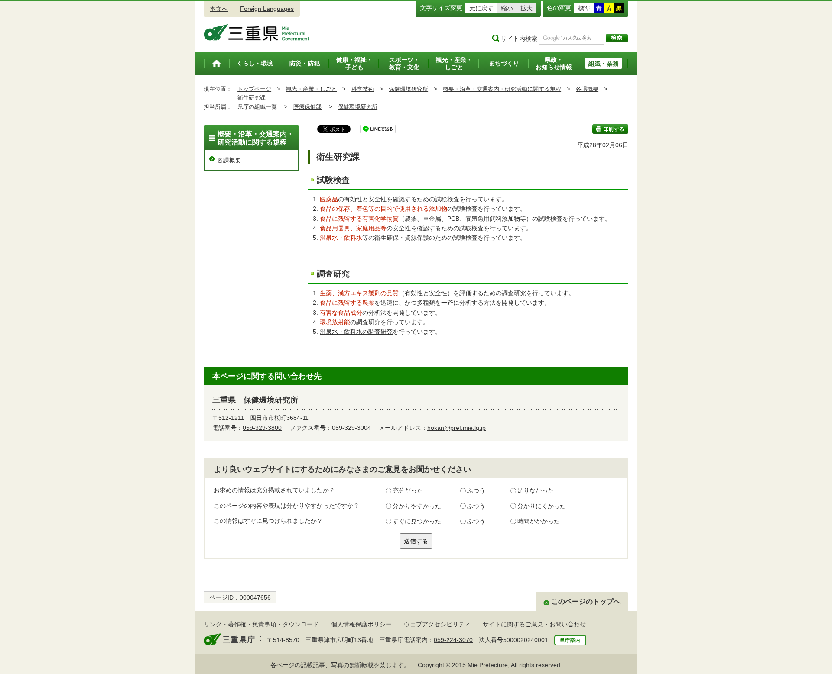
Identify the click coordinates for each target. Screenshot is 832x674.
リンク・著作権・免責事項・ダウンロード (261, 624)
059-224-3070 (453, 639)
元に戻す (481, 8)
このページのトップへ (586, 601)
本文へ (219, 8)
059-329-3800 (262, 427)
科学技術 (362, 89)
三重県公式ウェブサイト (257, 32)
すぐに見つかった (417, 521)
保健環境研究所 (408, 89)
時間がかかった (538, 521)
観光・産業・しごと (311, 89)
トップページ (254, 89)
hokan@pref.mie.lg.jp (456, 427)
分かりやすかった (417, 506)
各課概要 (587, 89)
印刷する (610, 129)
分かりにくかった (541, 506)
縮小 (507, 8)
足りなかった (535, 490)
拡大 (526, 8)
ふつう (476, 490)
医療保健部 (307, 106)
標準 (584, 8)
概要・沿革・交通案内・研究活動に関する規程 (502, 89)
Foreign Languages (267, 8)
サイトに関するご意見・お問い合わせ (534, 624)
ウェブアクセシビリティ (437, 624)
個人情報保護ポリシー (361, 624)
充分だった (408, 490)
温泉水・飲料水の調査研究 (356, 331)
